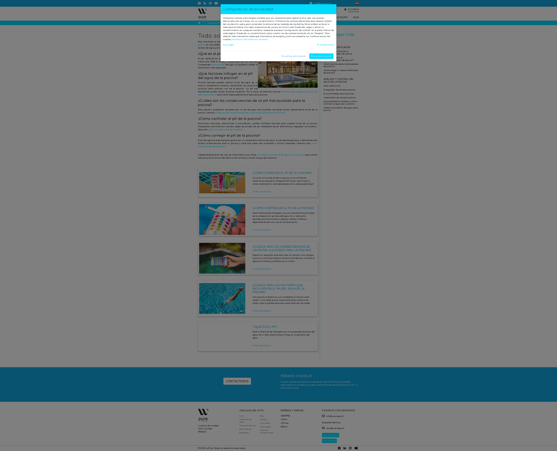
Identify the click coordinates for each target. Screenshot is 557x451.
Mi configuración (325, 45)
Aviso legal (228, 45)
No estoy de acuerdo (294, 56)
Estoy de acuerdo (321, 56)
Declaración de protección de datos (249, 39)
